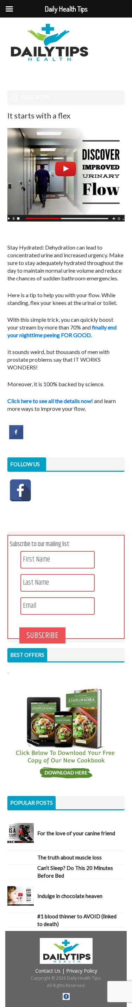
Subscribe (42, 635)
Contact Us (48, 970)
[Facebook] (20, 490)
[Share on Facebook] (16, 437)
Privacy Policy (81, 970)
